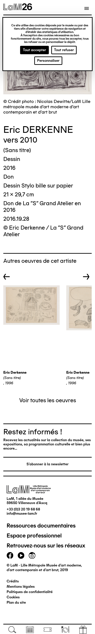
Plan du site (16, 602)
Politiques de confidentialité (30, 592)
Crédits (13, 581)
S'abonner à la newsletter (47, 464)
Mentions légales (21, 586)
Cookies (13, 597)
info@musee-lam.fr (22, 513)
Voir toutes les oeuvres (47, 400)
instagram (32, 555)
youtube (21, 555)
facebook (10, 555)
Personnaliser (48, 60)
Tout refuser (64, 50)
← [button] (6, 276)
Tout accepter (34, 50)
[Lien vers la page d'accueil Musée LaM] (17, 8)
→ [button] (86, 276)
